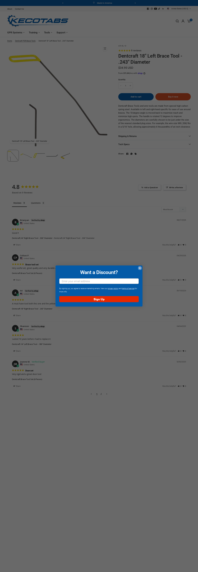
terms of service (128, 288)
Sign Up (99, 299)
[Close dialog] (139, 268)
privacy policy (113, 288)
